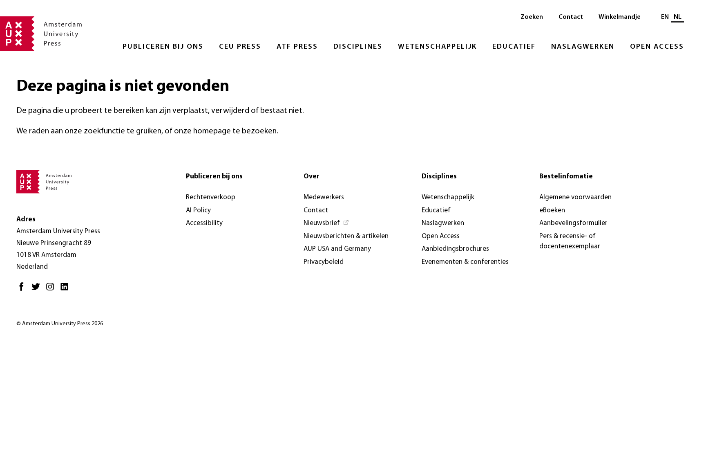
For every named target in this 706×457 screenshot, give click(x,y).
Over (311, 176)
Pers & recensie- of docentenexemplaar (569, 241)
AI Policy (198, 210)
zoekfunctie (104, 131)
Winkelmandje (620, 17)
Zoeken (532, 17)
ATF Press (297, 47)
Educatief (514, 47)
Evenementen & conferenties (465, 262)
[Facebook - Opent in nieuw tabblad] (23, 289)
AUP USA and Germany (337, 248)
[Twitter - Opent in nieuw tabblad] (38, 289)
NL (677, 17)
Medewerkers (324, 197)
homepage (212, 131)
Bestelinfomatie (566, 176)
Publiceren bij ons (163, 47)
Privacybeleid (324, 262)
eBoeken (552, 210)
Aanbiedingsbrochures (455, 248)
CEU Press (240, 47)
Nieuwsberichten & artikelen (346, 236)
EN (665, 17)
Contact (571, 17)
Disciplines (357, 47)
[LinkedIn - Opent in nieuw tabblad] (66, 289)
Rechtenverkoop (210, 197)
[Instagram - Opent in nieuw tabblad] (52, 289)
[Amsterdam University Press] (41, 34)
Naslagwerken (582, 47)
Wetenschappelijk (437, 47)
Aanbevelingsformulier (573, 223)
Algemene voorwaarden (575, 197)
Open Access (657, 47)
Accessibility (204, 223)
